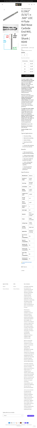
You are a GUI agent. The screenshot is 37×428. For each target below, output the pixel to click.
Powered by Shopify (17, 424)
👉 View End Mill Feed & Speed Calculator (26, 263)
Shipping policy (19, 425)
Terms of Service (6, 288)
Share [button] (23, 270)
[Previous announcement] (2, 1)
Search (4, 286)
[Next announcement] (35, 1)
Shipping (22, 50)
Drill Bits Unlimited (11, 424)
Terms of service (29, 424)
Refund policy (23, 424)
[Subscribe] (22, 415)
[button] (2, 4)
